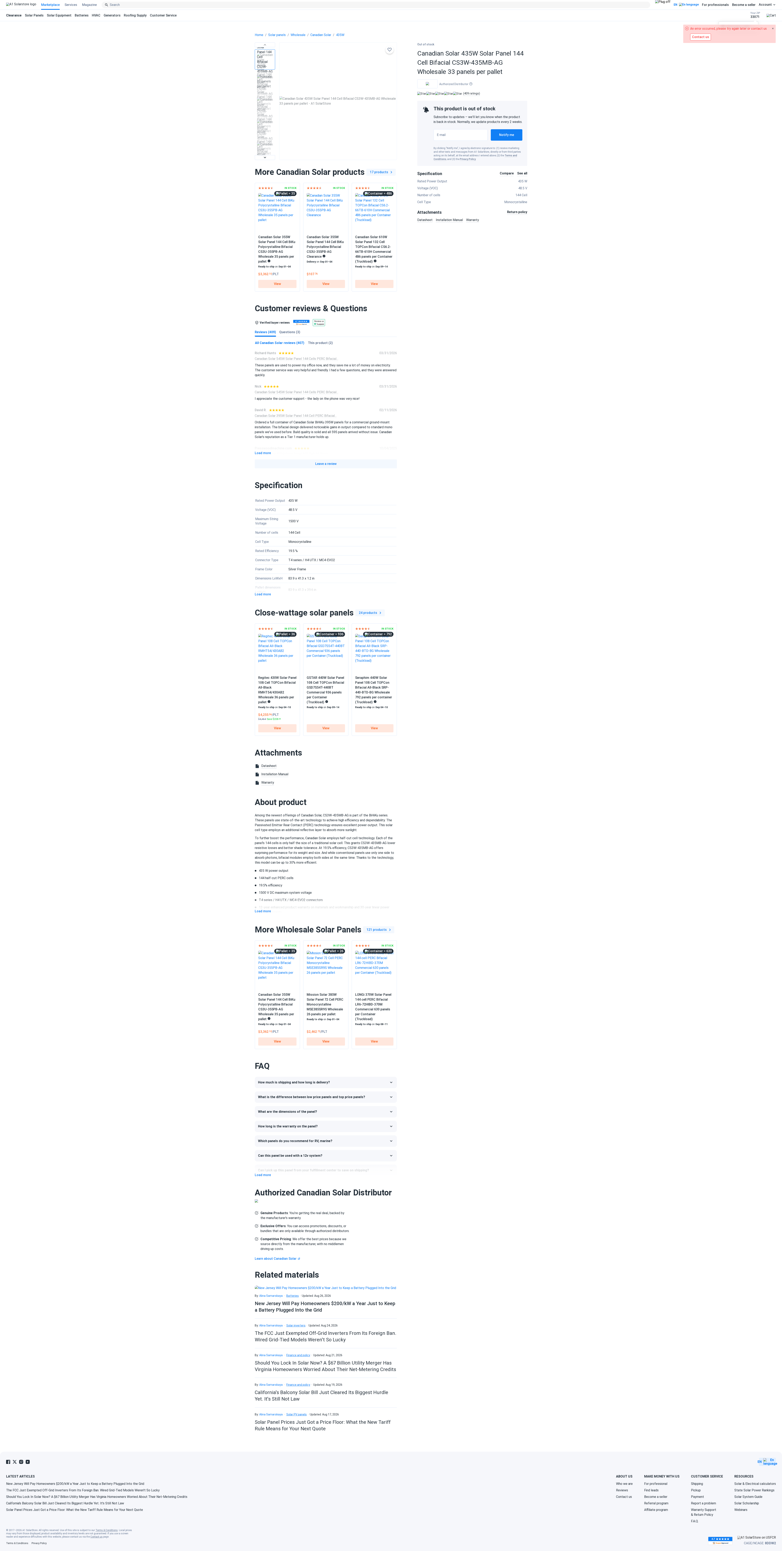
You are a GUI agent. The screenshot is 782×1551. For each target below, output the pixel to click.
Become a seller (744, 5)
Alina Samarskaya (271, 1295)
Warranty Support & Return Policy (703, 1512)
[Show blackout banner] (662, 5)
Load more (263, 453)
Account (765, 5)
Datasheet (425, 220)
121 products (377, 930)
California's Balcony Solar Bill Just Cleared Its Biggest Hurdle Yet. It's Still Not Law (65, 1503)
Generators (112, 15)
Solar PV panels (296, 1414)
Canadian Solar (320, 35)
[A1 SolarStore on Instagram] (21, 1462)
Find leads (651, 1490)
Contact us (624, 1497)
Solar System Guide (748, 1497)
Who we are (624, 1484)
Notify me (506, 135)
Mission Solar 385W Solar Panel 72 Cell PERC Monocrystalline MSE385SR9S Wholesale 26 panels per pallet (325, 1004)
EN (675, 4)
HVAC (96, 15)
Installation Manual (449, 220)
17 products (379, 172)
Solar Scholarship (746, 1503)
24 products (368, 613)
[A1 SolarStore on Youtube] (28, 1462)
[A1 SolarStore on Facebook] (8, 1462)
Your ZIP (755, 15)
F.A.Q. (695, 1521)
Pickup (696, 1490)
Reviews (622, 1490)
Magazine (89, 5)
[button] (265, 44)
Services (71, 5)
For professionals (715, 5)
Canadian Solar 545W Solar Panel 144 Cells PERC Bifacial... (296, 359)
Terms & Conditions (107, 1530)
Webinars (740, 1510)
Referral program (656, 1503)
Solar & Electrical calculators (755, 1484)
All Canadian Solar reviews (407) (279, 343)
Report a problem (703, 1503)
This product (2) (320, 343)
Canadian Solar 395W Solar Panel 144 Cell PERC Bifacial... (296, 416)
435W (340, 35)
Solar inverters (295, 1325)
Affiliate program (656, 1510)
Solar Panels (34, 15)
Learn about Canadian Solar (276, 1259)
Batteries (82, 15)
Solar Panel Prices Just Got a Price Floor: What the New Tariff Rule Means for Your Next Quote (74, 1510)
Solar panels (277, 35)
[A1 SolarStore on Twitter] (15, 1462)
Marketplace (50, 5)
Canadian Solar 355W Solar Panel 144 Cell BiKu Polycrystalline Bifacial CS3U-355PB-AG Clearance (325, 246)
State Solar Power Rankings (754, 1490)
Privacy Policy (468, 159)
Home (259, 35)
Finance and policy (298, 1355)
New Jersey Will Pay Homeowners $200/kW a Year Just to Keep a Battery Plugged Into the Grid (75, 1484)
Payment (697, 1497)
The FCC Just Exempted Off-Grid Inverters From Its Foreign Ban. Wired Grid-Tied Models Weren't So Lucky (83, 1490)
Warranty (472, 220)
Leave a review (326, 464)
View (277, 284)
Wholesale (298, 35)
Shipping (697, 1484)
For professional (655, 1484)
